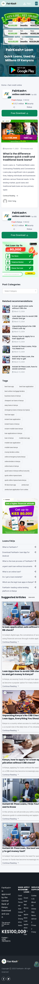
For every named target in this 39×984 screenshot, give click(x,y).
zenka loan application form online (16, 489)
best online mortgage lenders (15, 391)
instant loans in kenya (12, 424)
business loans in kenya (13, 396)
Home (3, 85)
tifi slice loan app (10, 485)
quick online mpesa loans (13, 475)
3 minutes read (27, 149)
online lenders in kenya (12, 461)
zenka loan (25, 485)
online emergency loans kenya (15, 457)
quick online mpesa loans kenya (15, 480)
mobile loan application (12, 443)
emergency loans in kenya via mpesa (17, 410)
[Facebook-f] (3, 979)
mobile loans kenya (11, 447)
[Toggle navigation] (36, 3)
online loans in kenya (12, 466)
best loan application (26, 386)
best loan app (9, 386)
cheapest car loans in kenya (14, 400)
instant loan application (12, 419)
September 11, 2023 (11, 149)
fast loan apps (9, 414)
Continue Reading (9, 196)
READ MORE (31, 597)
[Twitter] (8, 979)
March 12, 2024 (19, 311)
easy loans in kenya (11, 405)
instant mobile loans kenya (14, 429)
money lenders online (12, 452)
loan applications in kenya (13, 433)
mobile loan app (24, 438)
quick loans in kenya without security (17, 471)
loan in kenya (9, 438)
